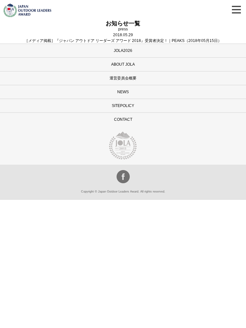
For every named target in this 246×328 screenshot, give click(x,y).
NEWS (123, 92)
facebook (123, 176)
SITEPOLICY (123, 105)
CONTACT (123, 119)
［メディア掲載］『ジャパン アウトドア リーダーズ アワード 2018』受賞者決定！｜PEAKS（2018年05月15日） (123, 40)
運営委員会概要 (123, 78)
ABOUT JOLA (123, 64)
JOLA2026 (123, 50)
